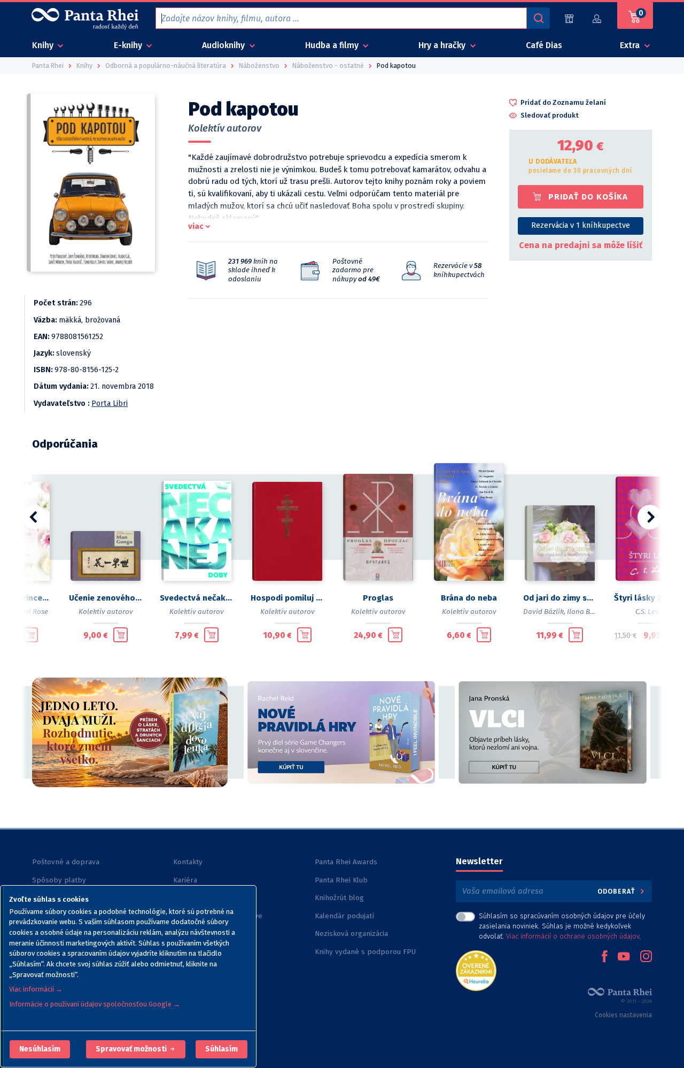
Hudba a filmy (333, 45)
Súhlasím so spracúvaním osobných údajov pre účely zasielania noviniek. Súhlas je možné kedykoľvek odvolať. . (562, 926)
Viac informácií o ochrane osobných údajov (572, 936)
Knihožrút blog (339, 897)
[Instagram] (646, 957)
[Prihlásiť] (597, 18)
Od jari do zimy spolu (560, 598)
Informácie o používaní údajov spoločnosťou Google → (94, 1004)
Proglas (378, 598)
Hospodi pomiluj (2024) (287, 598)
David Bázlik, (544, 611)
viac (196, 226)
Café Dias (544, 45)
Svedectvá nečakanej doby (197, 598)
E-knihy (129, 45)
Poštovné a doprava (65, 861)
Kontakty (188, 861)
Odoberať (617, 891)
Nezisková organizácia (351, 933)
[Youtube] (623, 957)
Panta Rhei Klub (341, 880)
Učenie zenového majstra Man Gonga (106, 598)
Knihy (44, 45)
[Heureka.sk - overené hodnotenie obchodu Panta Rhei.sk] (476, 970)
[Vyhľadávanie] (538, 18)
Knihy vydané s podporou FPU (365, 951)
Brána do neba (469, 598)
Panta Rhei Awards (346, 861)
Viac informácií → (36, 989)
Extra (631, 45)
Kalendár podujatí (344, 915)
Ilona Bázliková (592, 611)
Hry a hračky (443, 45)
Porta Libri (109, 403)
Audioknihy (224, 45)
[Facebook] (604, 957)
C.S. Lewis (650, 611)
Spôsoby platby (59, 880)
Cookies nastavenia (623, 1015)
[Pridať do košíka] (31, 634)
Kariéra (185, 880)
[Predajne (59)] (569, 18)
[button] (40, 1049)
